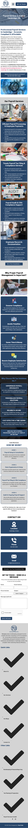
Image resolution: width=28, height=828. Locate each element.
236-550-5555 (14, 547)
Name (2, 584)
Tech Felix (20, 825)
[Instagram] (15, 819)
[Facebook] (12, 819)
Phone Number (5, 590)
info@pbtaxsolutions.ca (14, 563)
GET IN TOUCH (21, 4)
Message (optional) (6, 596)
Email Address (18, 584)
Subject (16, 590)
